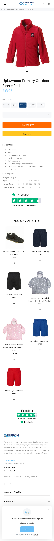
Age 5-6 (14, 105)
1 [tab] (27, 71)
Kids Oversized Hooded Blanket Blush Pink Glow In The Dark (14, 348)
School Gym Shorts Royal (39, 341)
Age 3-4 (6, 105)
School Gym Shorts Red (14, 390)
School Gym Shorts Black (14, 294)
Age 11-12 (40, 105)
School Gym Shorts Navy (40, 251)
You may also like (27, 221)
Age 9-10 (31, 105)
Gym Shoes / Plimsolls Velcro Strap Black (14, 253)
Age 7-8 (23, 105)
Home (3, 9)
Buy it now (27, 134)
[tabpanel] (27, 42)
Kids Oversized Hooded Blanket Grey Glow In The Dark (40, 300)
